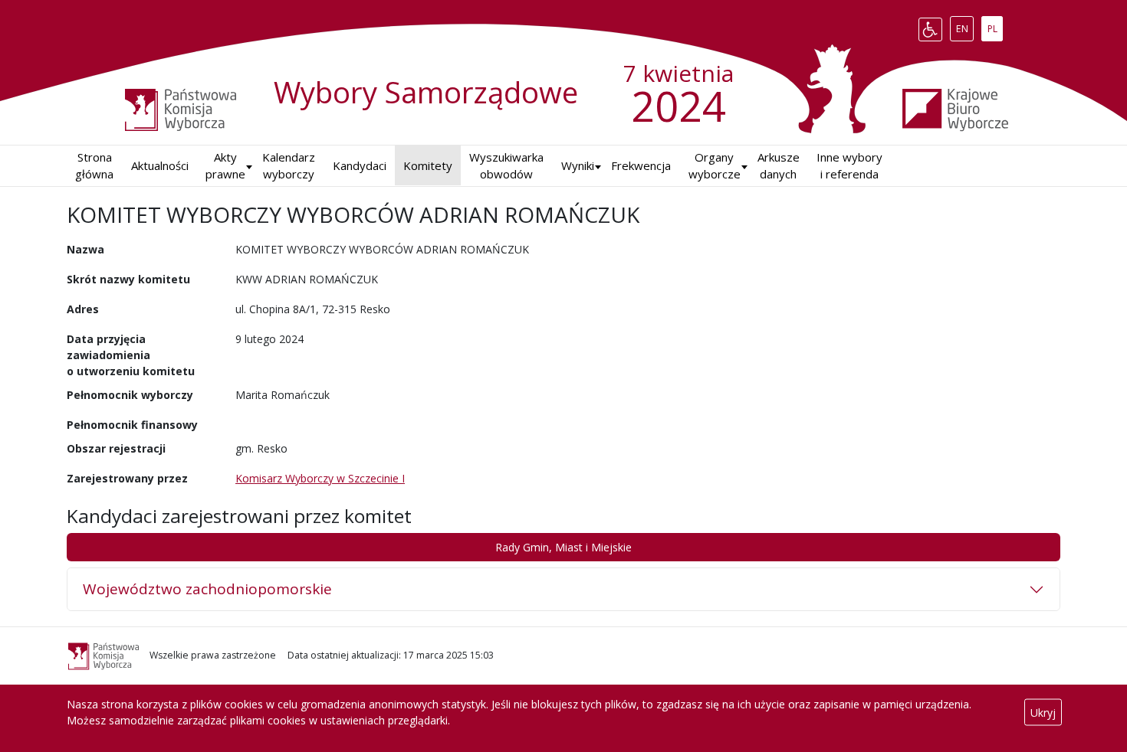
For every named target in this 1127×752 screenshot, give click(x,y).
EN (964, 26)
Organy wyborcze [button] (714, 165)
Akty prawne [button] (225, 165)
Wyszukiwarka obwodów (506, 165)
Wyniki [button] (577, 165)
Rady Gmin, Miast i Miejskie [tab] (563, 547)
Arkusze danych (778, 165)
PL (995, 26)
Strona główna (94, 165)
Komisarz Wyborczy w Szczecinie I (320, 478)
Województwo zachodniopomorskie (207, 589)
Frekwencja (641, 165)
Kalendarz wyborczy (288, 165)
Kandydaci (359, 165)
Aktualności (160, 165)
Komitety (427, 165)
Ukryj (1043, 712)
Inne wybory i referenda (849, 165)
